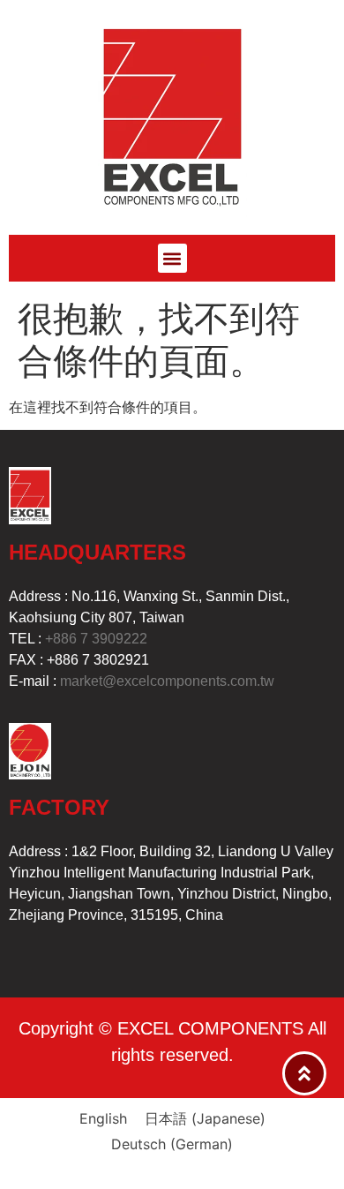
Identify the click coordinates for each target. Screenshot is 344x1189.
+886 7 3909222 (96, 638)
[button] (172, 258)
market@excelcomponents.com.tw (167, 681)
